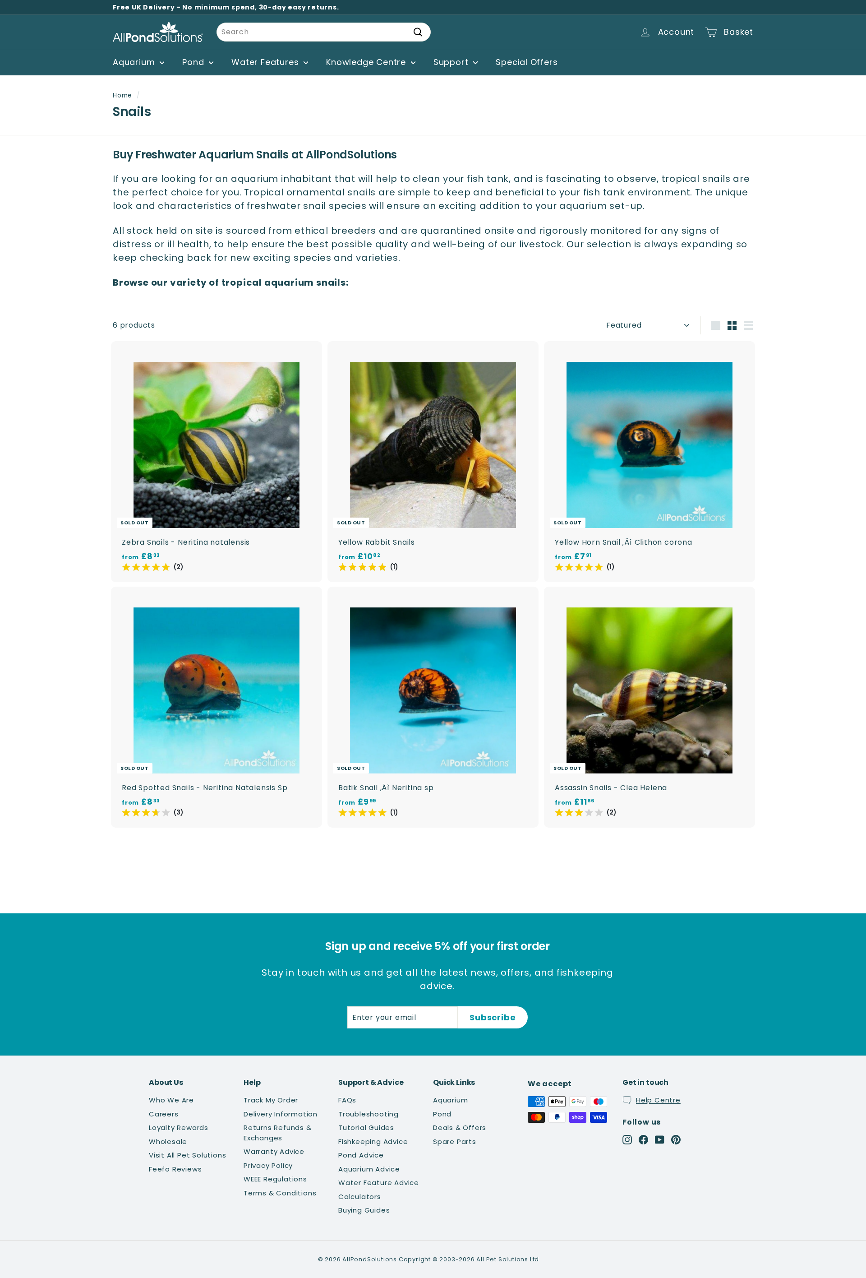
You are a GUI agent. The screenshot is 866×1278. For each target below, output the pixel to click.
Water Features (266, 62)
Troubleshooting (368, 1114)
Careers (164, 1114)
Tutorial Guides (366, 1127)
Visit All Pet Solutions (187, 1155)
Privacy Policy (268, 1165)
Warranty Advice (274, 1151)
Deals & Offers (459, 1127)
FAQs (347, 1100)
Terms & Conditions (280, 1193)
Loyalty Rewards (178, 1127)
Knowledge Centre (367, 62)
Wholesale (168, 1141)
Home (122, 95)
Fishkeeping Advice (373, 1141)
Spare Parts (454, 1141)
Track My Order (271, 1100)
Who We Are (171, 1100)
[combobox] (323, 32)
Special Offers (526, 62)
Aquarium (135, 62)
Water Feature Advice (378, 1182)
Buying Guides (364, 1210)
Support (452, 62)
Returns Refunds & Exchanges (278, 1133)
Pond (194, 62)
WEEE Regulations (275, 1179)
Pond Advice (361, 1155)
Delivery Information (281, 1114)
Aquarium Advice (369, 1169)
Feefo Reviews (175, 1169)
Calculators (359, 1196)
